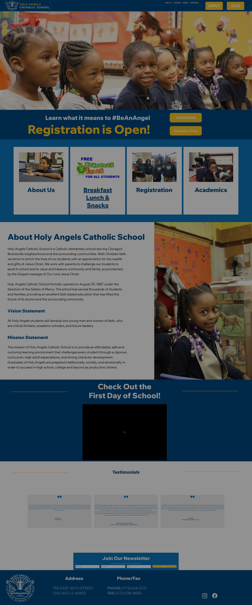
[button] (86, 260)
